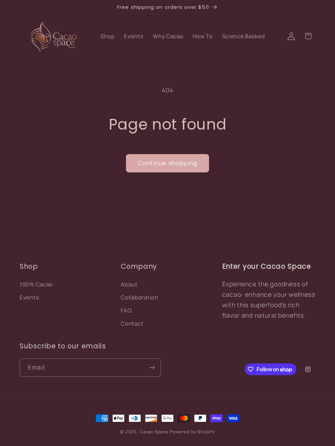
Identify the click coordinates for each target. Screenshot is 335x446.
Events (29, 297)
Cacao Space (154, 432)
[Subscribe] (152, 367)
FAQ (126, 310)
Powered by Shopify (192, 432)
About (129, 284)
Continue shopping (167, 163)
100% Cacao (36, 284)
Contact (132, 323)
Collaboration (139, 297)
